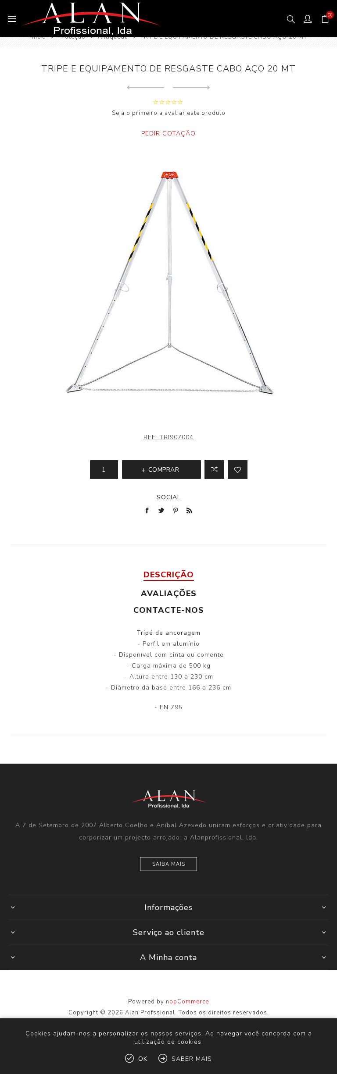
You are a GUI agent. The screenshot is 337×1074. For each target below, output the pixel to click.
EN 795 (170, 707)
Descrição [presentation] (168, 574)
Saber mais (192, 1059)
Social (169, 497)
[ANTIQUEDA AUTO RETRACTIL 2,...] (191, 87)
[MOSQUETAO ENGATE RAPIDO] (145, 87)
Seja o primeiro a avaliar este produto (169, 113)
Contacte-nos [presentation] (168, 610)
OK (142, 1059)
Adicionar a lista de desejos (237, 469)
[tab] (168, 574)
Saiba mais (168, 864)
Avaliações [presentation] (169, 593)
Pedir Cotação (168, 133)
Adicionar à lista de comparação (214, 469)
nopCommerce (187, 1002)
